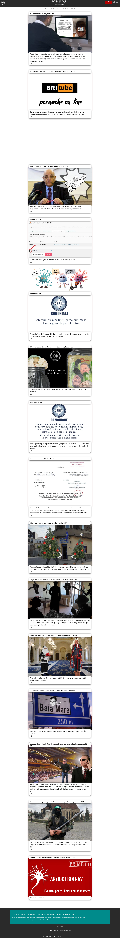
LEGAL (60, 930)
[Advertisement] (60, 143)
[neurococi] (3, 2)
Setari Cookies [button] (60, 926)
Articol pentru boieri (37, 898)
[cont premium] (60, 279)
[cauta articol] (114, 2)
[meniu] (117, 1)
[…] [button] (31, 63)
